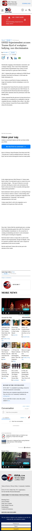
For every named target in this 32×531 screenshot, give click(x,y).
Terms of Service (6, 486)
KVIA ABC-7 (6, 52)
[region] (16, 427)
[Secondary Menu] (4, 10)
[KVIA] (10, 10)
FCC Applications (20, 489)
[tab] (6, 418)
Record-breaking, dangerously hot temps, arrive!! (14, 22)
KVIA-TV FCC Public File (8, 489)
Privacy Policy (14, 486)
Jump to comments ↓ (7, 277)
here (9, 400)
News (13, 272)
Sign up (27, 406)
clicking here (6, 396)
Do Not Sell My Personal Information (11, 491)
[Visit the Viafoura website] (27, 447)
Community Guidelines (24, 486)
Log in (24, 406)
